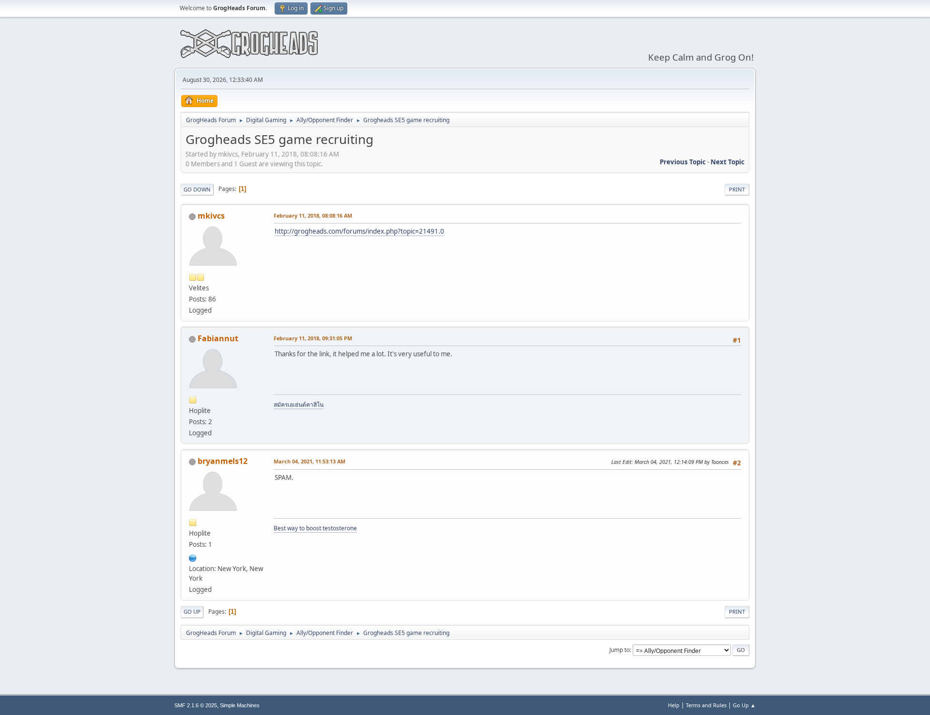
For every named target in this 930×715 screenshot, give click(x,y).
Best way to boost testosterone (315, 528)
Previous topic (683, 162)
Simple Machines (240, 705)
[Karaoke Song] (193, 557)
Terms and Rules (706, 705)
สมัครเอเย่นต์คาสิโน (299, 404)
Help (674, 705)
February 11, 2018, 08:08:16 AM (313, 215)
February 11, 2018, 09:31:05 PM (313, 338)
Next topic (727, 162)
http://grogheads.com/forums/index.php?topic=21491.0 (359, 231)
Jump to (619, 650)
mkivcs (211, 215)
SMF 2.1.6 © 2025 (195, 705)
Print (737, 189)
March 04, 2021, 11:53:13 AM (309, 461)
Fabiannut (218, 338)
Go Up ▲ (744, 705)
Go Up (192, 611)
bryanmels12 (223, 461)
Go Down (197, 189)
